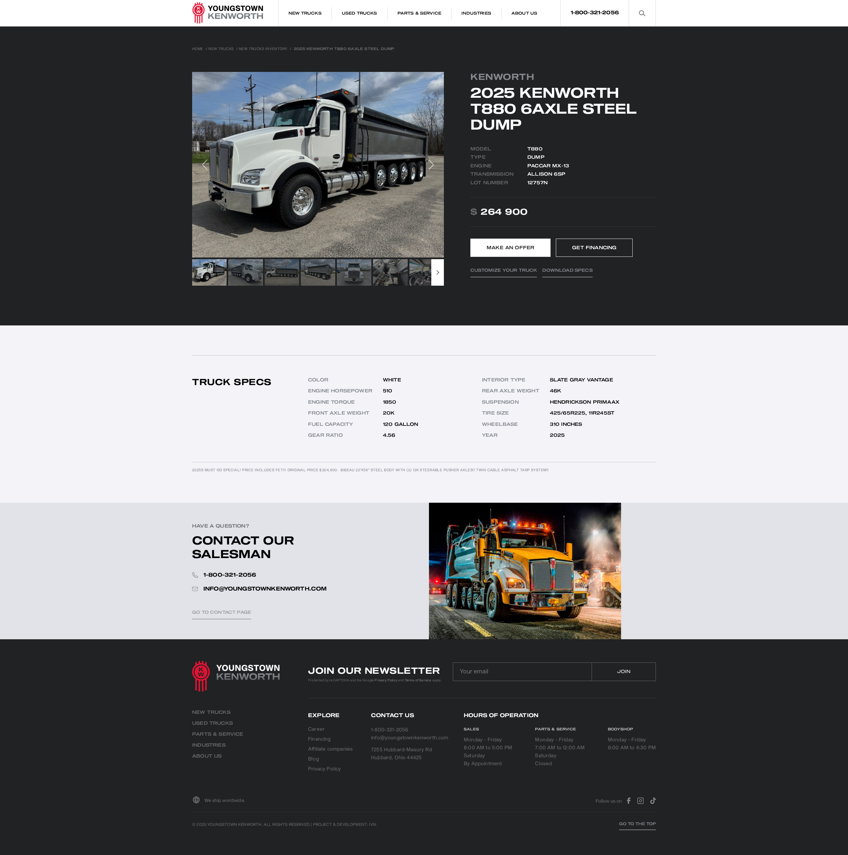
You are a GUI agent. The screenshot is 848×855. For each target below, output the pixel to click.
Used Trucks (212, 723)
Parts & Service (217, 734)
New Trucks (221, 49)
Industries (209, 745)
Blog (313, 759)
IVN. (373, 824)
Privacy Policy (386, 680)
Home (197, 49)
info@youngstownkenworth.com (410, 738)
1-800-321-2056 (595, 13)
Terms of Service (418, 680)
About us (207, 756)
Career (316, 729)
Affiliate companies (330, 749)
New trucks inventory (263, 49)
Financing (319, 739)
